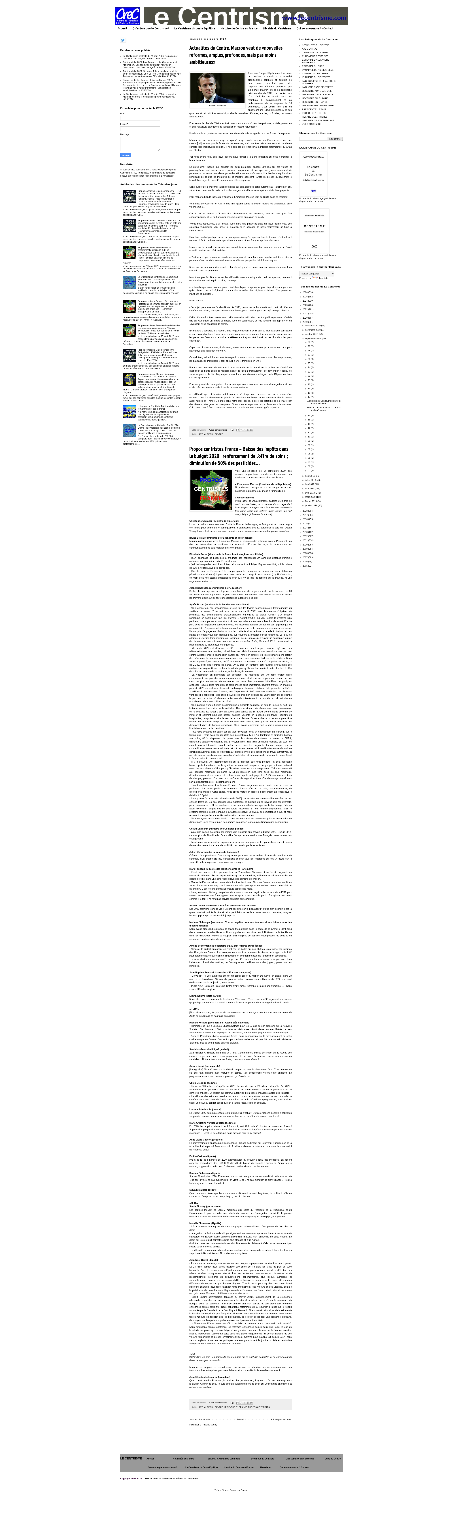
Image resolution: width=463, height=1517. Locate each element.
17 (309, 397)
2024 (305, 301)
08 (309, 445)
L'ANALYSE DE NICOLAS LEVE (318, 70)
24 (309, 367)
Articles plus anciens (281, 1419)
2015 (305, 523)
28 (309, 350)
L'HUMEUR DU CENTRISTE (316, 77)
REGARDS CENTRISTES (314, 117)
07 (309, 449)
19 (309, 388)
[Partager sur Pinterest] (251, 430)
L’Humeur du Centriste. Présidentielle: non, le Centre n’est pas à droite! (159, 407)
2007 (305, 557)
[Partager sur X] (244, 430)
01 (309, 470)
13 (309, 424)
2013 (305, 532)
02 (309, 466)
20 (309, 384)
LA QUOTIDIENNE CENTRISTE (317, 87)
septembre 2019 (313, 338)
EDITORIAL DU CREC (313, 66)
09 (309, 441)
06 (309, 453)
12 (309, 428)
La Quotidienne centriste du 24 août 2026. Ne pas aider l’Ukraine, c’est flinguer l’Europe (150, 57)
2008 (305, 553)
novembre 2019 (313, 330)
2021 (305, 313)
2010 (305, 544)
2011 (305, 540)
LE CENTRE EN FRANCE (235, 1407)
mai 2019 (310, 488)
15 (309, 419)
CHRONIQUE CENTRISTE (315, 56)
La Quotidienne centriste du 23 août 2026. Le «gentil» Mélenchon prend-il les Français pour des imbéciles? (149, 95)
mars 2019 (310, 497)
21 (309, 380)
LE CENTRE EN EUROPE (315, 98)
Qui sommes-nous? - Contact (315, 28)
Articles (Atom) (210, 1424)
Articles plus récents (200, 1419)
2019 (305, 322)
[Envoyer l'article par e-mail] (231, 430)
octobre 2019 (312, 334)
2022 (305, 309)
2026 (305, 292)
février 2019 (311, 501)
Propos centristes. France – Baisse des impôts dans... (324, 408)
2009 (305, 549)
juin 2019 (310, 484)
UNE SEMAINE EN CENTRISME (318, 120)
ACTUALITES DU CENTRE (211, 434)
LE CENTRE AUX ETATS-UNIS (317, 91)
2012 (305, 536)
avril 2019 (310, 493)
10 (309, 436)
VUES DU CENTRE (311, 124)
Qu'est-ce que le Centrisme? (151, 28)
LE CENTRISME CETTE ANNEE (318, 105)
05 (309, 458)
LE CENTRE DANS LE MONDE (317, 94)
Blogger (244, 1490)
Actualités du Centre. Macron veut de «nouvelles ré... (323, 402)
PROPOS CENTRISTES (259, 1407)
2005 (305, 566)
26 (309, 359)
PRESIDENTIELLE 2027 (314, 109)
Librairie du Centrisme (277, 28)
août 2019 (310, 476)
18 (309, 393)
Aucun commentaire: (218, 430)
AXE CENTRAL (309, 49)
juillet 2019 (311, 480)
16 (309, 415)
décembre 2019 (313, 325)
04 (309, 462)
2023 (305, 305)
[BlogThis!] (241, 430)
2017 (305, 515)
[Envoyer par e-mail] (237, 430)
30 (309, 342)
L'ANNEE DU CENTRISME (315, 73)
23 (309, 372)
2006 (305, 561)
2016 (305, 519)
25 (309, 363)
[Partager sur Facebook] (248, 430)
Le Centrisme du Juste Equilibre (194, 28)
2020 (305, 318)
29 (309, 346)
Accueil (122, 28)
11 (309, 432)
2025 (305, 296)
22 (309, 376)
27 (309, 355)
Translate (323, 278)
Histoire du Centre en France (239, 28)
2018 (305, 511)
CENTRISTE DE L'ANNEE (315, 52)
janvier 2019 (311, 505)
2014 (305, 527)
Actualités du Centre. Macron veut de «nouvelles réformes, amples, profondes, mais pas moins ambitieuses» (236, 54)
